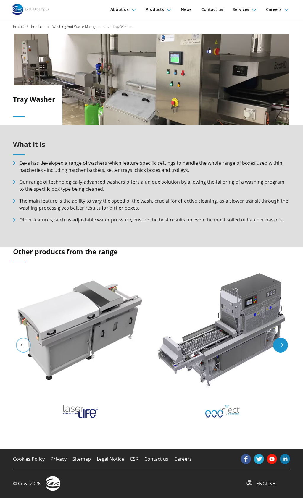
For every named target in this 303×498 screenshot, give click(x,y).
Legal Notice (110, 459)
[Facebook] (246, 459)
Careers (183, 459)
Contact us (156, 459)
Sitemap (81, 459)
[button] (123, 9)
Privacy (59, 459)
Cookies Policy (29, 459)
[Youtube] (272, 459)
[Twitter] (259, 459)
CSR (134, 459)
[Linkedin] (285, 459)
